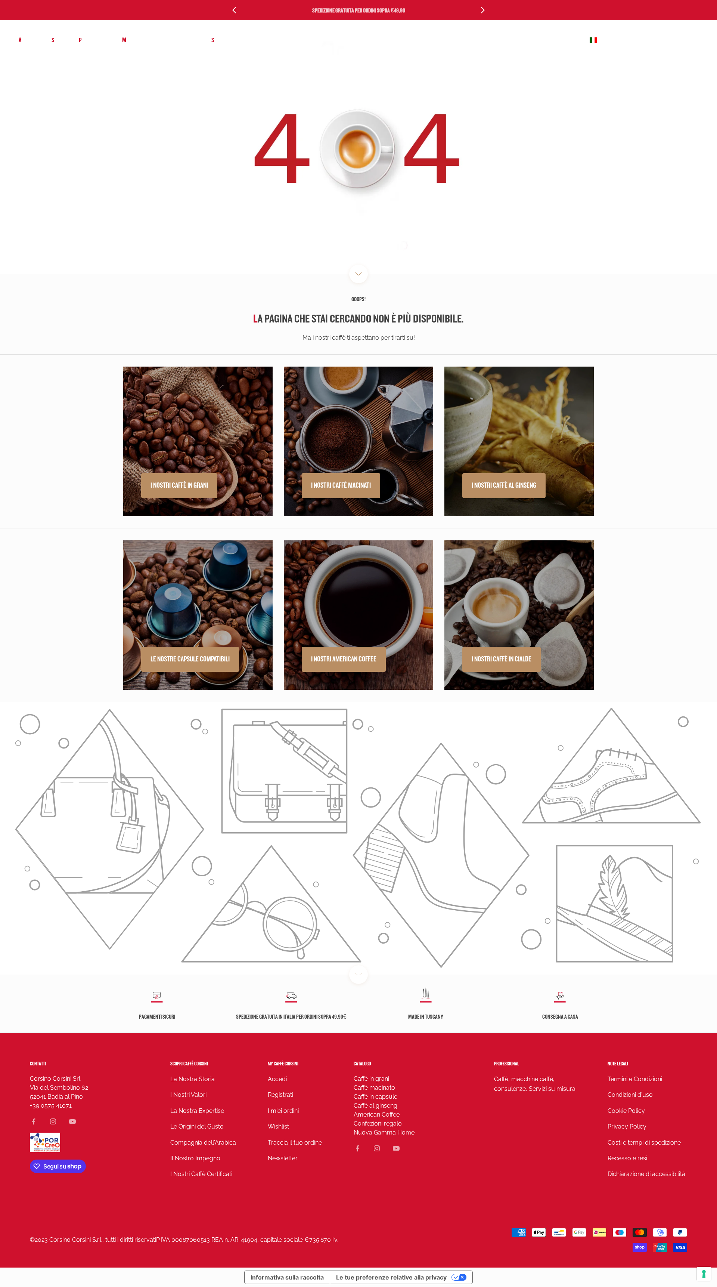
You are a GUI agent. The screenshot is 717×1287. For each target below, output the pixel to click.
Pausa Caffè (93, 40)
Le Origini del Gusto (197, 1126)
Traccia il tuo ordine (295, 1142)
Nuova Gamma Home (384, 1132)
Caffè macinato (374, 1087)
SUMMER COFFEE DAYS (236, 40)
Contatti (38, 1064)
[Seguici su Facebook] (33, 1121)
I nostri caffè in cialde (501, 659)
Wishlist (278, 1126)
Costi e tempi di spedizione (644, 1142)
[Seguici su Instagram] (53, 1121)
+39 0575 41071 (51, 1105)
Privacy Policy (627, 1126)
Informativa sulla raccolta (287, 1277)
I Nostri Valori (188, 1094)
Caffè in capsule (375, 1096)
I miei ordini (283, 1110)
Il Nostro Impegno (195, 1158)
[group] (358, 838)
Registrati (280, 1094)
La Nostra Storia (192, 1079)
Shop (58, 40)
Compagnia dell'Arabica (203, 1142)
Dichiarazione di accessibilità (646, 1174)
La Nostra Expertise (197, 1110)
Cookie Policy (626, 1110)
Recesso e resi (627, 1158)
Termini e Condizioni (635, 1079)
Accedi (277, 1079)
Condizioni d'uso (630, 1094)
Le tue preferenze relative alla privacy (391, 1277)
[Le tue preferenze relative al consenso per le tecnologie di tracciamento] (704, 1274)
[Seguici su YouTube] (72, 1121)
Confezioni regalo (378, 1123)
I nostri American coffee (343, 659)
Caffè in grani (371, 1078)
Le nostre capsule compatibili (190, 659)
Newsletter (283, 1158)
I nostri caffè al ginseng (504, 485)
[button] (643, 40)
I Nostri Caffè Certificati (201, 1174)
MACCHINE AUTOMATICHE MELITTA (159, 40)
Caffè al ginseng (375, 1105)
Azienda (28, 40)
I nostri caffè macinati (341, 485)
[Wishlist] (677, 40)
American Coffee (377, 1114)
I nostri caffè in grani (179, 485)
